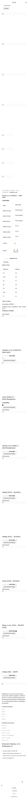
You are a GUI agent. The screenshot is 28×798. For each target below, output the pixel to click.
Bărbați (3, 711)
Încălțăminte (5, 192)
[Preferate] (4, 669)
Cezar (2, 783)
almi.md (3, 782)
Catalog (12, 190)
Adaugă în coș (13, 258)
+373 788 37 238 (5, 0)
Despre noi (4, 725)
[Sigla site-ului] (14, 2)
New (20, 306)
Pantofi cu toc (13, 192)
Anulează (15, 251)
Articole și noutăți (6, 732)
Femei (17, 190)
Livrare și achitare (6, 730)
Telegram (6, 783)
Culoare (5, 243)
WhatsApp (11, 783)
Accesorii (4, 714)
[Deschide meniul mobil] (2, 2)
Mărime (5, 250)
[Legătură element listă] (14, 755)
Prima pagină (5, 190)
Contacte (4, 728)
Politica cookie (5, 740)
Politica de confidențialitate (8, 735)
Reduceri (4, 719)
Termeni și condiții (6, 737)
